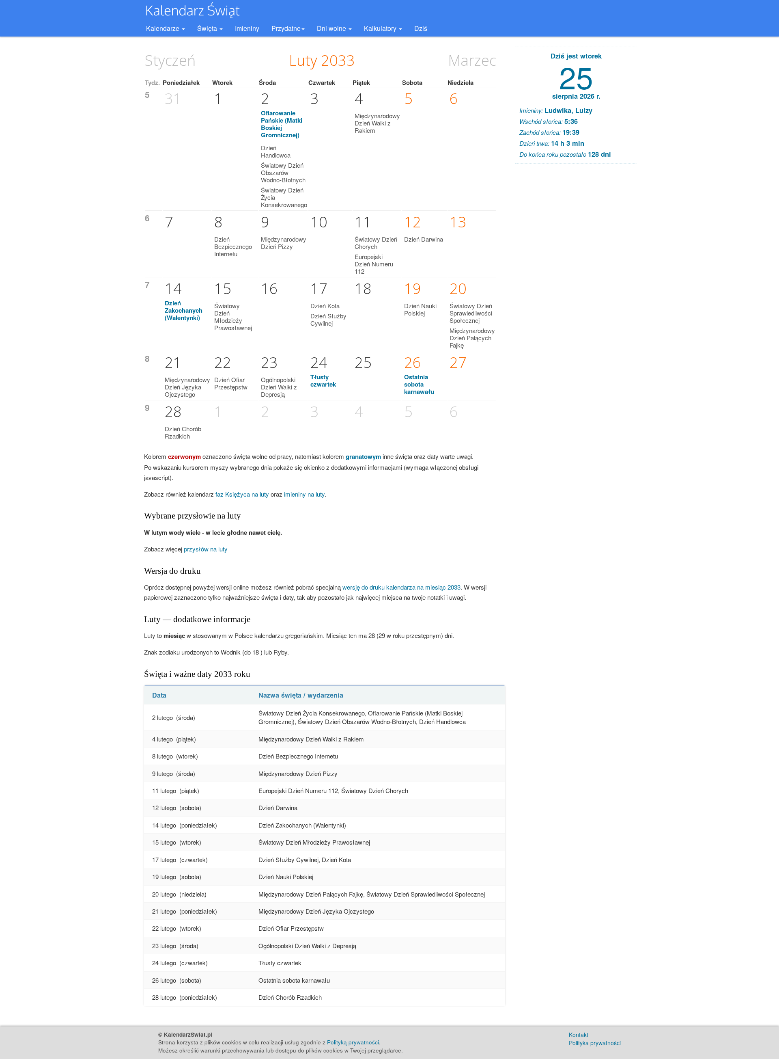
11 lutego (164, 790)
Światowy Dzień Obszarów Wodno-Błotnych (283, 172)
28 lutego (164, 997)
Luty (303, 60)
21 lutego (164, 911)
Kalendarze (163, 28)
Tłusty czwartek (323, 380)
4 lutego (162, 739)
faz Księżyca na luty (242, 494)
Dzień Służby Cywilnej (328, 319)
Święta (208, 28)
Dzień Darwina (423, 239)
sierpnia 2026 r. (576, 96)
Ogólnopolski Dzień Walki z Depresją (279, 386)
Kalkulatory (381, 28)
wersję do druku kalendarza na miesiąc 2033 (401, 587)
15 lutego (164, 842)
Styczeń (170, 60)
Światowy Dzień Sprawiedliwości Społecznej (471, 312)
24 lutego (164, 962)
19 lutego (164, 876)
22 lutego (164, 928)
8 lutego (162, 756)
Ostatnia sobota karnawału (419, 384)
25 (576, 76)
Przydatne (286, 28)
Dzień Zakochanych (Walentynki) (183, 310)
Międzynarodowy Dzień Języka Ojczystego (187, 386)
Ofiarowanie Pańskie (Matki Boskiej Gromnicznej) (281, 123)
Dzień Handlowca (276, 151)
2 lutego (162, 717)
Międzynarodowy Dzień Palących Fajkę (472, 337)
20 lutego (164, 894)
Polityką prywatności (353, 1042)
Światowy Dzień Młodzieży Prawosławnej (233, 316)
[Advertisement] (576, 294)
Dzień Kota (325, 305)
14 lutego (164, 825)
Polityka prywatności (595, 1043)
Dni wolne (332, 28)
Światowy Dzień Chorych (376, 243)
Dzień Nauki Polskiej (420, 309)
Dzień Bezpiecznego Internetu (233, 246)
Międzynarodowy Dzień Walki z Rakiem (377, 122)
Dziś (420, 28)
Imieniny (247, 28)
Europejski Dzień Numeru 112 (374, 263)
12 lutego (164, 807)
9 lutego (162, 773)
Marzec (472, 60)
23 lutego (164, 945)
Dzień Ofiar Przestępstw (230, 383)
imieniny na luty (304, 494)
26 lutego (164, 980)
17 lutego (164, 859)
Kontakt (578, 1035)
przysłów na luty (206, 549)
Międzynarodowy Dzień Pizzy (283, 243)
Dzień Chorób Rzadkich (183, 432)
